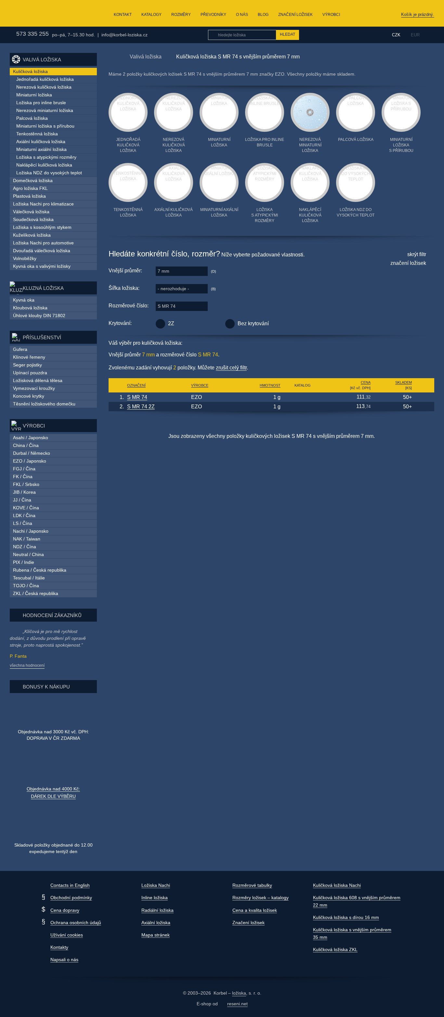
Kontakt (123, 14)
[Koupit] (424, 397)
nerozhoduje (173, 288)
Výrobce (199, 385)
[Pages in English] (430, 35)
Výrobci (331, 14)
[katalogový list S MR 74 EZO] (303, 397)
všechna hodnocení (27, 665)
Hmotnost (270, 385)
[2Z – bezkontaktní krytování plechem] (160, 324)
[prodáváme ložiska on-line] (43, 13)
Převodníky (213, 14)
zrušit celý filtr (231, 367)
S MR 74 (167, 306)
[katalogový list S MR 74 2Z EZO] (303, 406)
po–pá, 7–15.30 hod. (73, 34)
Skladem (403, 382)
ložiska (239, 993)
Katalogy (151, 14)
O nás (242, 14)
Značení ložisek (295, 14)
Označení (136, 385)
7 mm (163, 271)
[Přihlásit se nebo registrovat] (371, 35)
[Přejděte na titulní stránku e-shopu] (112, 56)
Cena (366, 382)
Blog (263, 14)
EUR (415, 34)
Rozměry (181, 14)
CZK (396, 34)
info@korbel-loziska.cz (124, 34)
